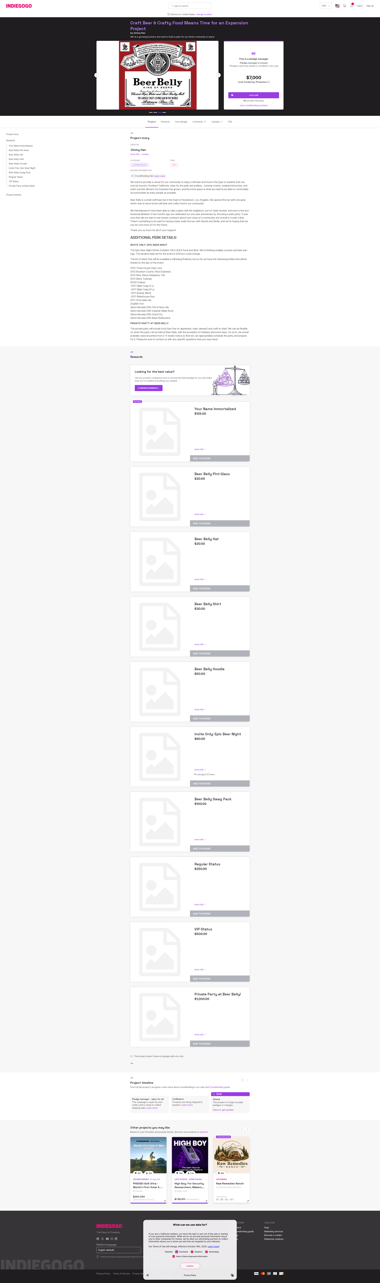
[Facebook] (97, 1239)
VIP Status (14, 181)
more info (135, 154)
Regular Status (16, 177)
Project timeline (13, 194)
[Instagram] (112, 1239)
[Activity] (351, 6)
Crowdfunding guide (220, 1087)
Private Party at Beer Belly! (22, 186)
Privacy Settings (140, 1273)
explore (203, 1132)
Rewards (10, 140)
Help (202, 1087)
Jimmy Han (139, 33)
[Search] (172, 5)
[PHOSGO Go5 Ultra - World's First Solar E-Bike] (148, 1155)
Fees (266, 1227)
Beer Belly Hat (16, 154)
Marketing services (273, 1231)
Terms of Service (121, 1273)
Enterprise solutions (274, 1239)
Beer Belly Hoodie (18, 163)
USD (324, 5)
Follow (253, 95)
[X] (102, 1239)
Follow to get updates (223, 1110)
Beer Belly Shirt (16, 159)
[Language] (337, 5)
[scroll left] (96, 75)
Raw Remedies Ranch (230, 1183)
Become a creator (273, 1235)
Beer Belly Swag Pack (20, 172)
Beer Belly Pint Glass (19, 150)
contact (145, 154)
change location (204, 14)
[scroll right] (218, 75)
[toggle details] (166, 1202)
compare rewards (148, 388)
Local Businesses (139, 165)
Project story (12, 134)
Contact (237, 1227)
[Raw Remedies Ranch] (231, 1155)
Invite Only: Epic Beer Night (22, 168)
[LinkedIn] (116, 1239)
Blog (235, 1235)
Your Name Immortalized (21, 145)
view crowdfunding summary (254, 105)
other (174, 165)
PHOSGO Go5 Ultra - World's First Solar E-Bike (146, 1187)
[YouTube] (107, 1239)
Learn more (151, 1108)
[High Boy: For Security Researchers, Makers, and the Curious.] (190, 1155)
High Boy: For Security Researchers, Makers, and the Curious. (189, 1187)
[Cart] (344, 6)
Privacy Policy (103, 1273)
